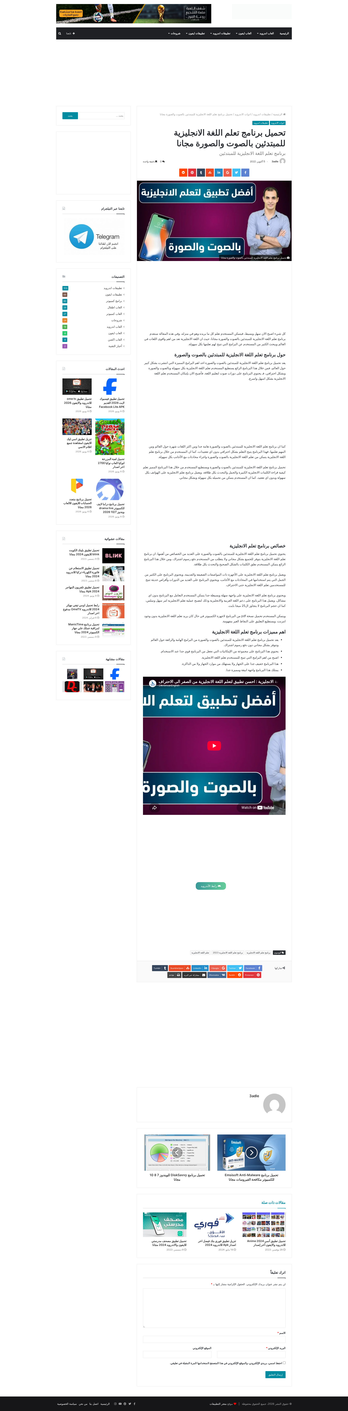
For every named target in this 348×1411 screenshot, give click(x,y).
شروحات (175, 33)
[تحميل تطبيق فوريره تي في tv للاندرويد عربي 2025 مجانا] (114, 686)
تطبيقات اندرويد (221, 33)
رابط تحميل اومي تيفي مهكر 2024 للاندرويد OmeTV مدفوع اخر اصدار (81, 609)
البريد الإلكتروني (276, 1348)
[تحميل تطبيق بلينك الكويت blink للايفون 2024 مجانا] (113, 555)
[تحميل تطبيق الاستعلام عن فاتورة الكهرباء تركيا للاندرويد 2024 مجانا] (113, 573)
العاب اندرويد (267, 33)
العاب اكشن (115, 339)
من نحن (83, 1403)
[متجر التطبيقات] (262, 11)
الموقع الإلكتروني (202, 1348)
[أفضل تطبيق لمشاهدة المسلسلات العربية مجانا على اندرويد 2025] (93, 686)
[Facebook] (134, 1404)
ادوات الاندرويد (243, 114)
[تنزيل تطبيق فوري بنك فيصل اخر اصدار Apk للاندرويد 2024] (214, 1224)
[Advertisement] (174, 72)
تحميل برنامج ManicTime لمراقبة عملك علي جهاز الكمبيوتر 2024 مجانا (83, 628)
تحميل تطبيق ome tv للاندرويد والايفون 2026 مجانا (78, 402)
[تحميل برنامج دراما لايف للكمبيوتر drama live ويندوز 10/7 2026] (109, 489)
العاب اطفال (115, 307)
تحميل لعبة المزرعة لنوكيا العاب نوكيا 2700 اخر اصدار (111, 462)
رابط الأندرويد (209, 886)
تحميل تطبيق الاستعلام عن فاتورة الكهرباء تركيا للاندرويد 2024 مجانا (82, 572)
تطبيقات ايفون (196, 33)
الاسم (281, 1332)
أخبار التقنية (115, 346)
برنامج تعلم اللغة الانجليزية (258, 952)
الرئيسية (284, 33)
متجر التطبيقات (218, 1403)
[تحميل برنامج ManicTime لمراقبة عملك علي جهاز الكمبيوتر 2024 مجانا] (113, 629)
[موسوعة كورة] (133, 13)
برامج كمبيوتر (114, 301)
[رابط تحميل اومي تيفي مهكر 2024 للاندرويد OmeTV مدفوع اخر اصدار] (113, 610)
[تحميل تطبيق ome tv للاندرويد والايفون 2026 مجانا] (77, 386)
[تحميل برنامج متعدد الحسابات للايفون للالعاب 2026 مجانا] (77, 487)
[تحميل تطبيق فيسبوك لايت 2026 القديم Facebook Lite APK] (109, 386)
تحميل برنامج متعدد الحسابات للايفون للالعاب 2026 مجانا (77, 503)
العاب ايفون (245, 33)
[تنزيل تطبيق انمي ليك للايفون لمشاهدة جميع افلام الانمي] (77, 427)
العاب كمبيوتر (114, 313)
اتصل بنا (93, 1403)
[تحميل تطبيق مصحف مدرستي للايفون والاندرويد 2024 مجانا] (164, 1224)
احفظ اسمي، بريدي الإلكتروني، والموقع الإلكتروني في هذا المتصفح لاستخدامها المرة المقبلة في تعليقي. (226, 1363)
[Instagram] (115, 1404)
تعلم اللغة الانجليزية (200, 952)
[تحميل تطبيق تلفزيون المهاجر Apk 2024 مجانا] (113, 592)
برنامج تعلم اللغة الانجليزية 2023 (228, 952)
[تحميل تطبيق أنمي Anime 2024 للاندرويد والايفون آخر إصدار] (264, 1224)
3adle (275, 161)
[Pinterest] (124, 1404)
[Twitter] (129, 1404)
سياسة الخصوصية (67, 1403)
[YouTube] (120, 1404)
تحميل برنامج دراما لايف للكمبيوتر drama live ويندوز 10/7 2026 (110, 508)
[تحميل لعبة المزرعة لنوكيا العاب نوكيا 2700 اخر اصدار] (109, 437)
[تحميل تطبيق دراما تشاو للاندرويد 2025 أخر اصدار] (72, 686)
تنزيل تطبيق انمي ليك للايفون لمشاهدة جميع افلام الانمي (79, 443)
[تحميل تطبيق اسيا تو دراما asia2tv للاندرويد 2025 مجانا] (72, 674)
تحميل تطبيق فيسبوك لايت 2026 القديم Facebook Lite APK (111, 402)
